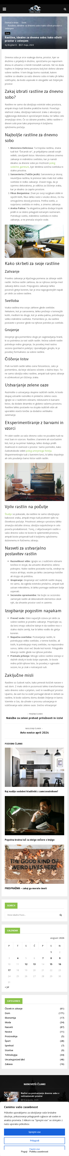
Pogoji (24, 1151)
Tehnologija (11, 1054)
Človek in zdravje (13, 1008)
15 (51, 964)
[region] (34, 1129)
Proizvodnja (11, 1036)
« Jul (7, 986)
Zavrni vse (34, 1149)
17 (9, 970)
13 (34, 964)
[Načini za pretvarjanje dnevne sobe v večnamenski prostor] (11, 1097)
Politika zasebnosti (38, 1151)
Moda (8, 1022)
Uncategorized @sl (15, 1059)
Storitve (9, 1050)
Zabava (9, 1064)
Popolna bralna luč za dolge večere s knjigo (30, 839)
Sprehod (9, 1045)
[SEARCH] (60, 915)
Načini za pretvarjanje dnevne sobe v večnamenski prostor (40, 1094)
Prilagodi (34, 1140)
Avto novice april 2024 (34, 732)
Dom (7, 33)
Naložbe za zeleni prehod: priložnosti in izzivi (34, 718)
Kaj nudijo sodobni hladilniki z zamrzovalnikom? (31, 791)
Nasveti (9, 1027)
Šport (8, 1040)
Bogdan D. (12, 45)
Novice (8, 1031)
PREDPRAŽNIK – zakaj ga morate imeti (26, 888)
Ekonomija (10, 1017)
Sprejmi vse (35, 1131)
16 (59, 964)
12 (26, 964)
